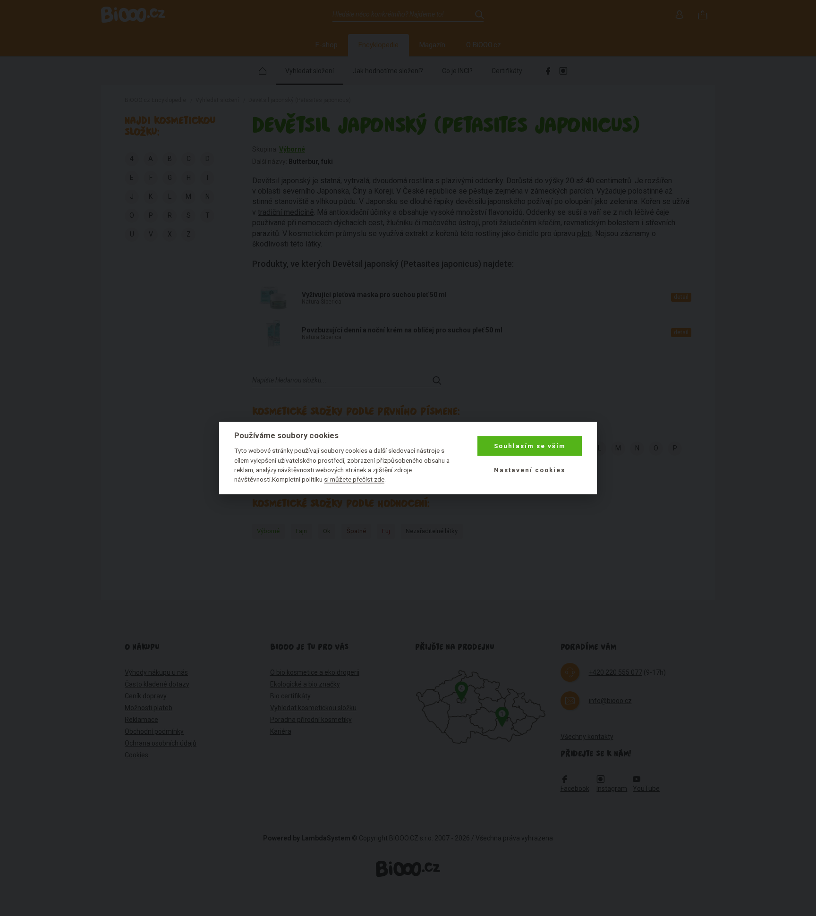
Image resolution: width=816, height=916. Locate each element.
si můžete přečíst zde (354, 479)
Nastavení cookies (529, 469)
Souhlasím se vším (530, 446)
